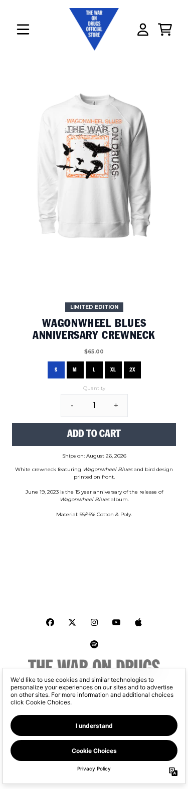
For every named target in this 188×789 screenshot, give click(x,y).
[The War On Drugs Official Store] (93, 29)
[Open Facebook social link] (50, 622)
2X (132, 370)
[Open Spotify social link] (94, 644)
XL (113, 370)
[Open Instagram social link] (94, 622)
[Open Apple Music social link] (138, 622)
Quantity (94, 388)
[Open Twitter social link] (72, 622)
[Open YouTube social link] (116, 622)
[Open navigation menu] (23, 30)
